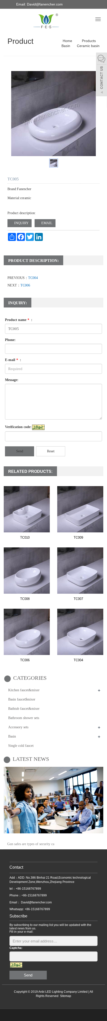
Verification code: (18, 427)
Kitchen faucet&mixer (24, 690)
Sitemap (65, 996)
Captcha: (15, 948)
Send (19, 451)
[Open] (101, 75)
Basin (65, 46)
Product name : (18, 320)
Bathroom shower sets (23, 718)
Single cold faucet (21, 746)
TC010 (25, 537)
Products (89, 41)
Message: (11, 380)
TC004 (33, 278)
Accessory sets (18, 727)
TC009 (78, 537)
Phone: (10, 340)
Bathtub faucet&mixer (24, 709)
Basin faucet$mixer (21, 699)
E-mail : (13, 360)
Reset (50, 451)
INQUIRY (21, 223)
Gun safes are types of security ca (30, 844)
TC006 (25, 285)
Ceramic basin (88, 46)
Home (67, 41)
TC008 (25, 599)
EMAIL (46, 223)
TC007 (78, 599)
